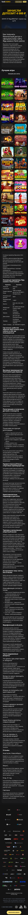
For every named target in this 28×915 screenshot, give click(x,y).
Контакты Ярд (14, 894)
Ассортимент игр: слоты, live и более (12, 275)
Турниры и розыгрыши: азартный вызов (13, 273)
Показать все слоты (14, 74)
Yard (6, 2)
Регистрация (19, 1)
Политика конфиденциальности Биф (14, 893)
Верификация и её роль (9, 277)
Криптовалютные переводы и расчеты (13, 272)
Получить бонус (14, 912)
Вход (25, 1)
